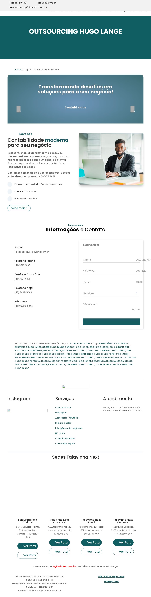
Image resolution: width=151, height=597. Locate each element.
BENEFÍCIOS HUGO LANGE (28, 347)
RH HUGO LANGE (56, 364)
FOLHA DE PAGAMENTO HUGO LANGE (34, 357)
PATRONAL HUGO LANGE (42, 361)
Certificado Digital (65, 443)
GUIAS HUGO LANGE (64, 357)
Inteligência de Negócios (68, 428)
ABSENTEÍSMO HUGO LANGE (113, 343)
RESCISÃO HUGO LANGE (35, 364)
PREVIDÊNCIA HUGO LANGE (106, 361)
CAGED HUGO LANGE (53, 347)
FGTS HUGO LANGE (118, 354)
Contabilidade (63, 407)
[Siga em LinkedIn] (144, 2)
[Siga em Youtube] (133, 2)
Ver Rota (29, 546)
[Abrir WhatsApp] (7, 589)
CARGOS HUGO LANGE (76, 347)
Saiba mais (18, 208)
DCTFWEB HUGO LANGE (74, 350)
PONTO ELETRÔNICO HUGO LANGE (73, 361)
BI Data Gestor (63, 422)
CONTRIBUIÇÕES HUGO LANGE (45, 350)
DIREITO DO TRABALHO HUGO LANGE (106, 350)
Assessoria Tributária (66, 417)
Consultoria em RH (80, 343)
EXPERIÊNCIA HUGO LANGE (94, 354)
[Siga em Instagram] (127, 2)
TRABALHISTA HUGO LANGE (80, 364)
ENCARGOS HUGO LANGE (43, 354)
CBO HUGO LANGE (98, 347)
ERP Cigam (61, 412)
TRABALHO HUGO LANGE (108, 364)
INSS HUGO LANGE (85, 357)
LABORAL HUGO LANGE (107, 357)
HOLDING (60, 433)
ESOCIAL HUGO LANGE (68, 354)
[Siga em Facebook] (139, 2)
